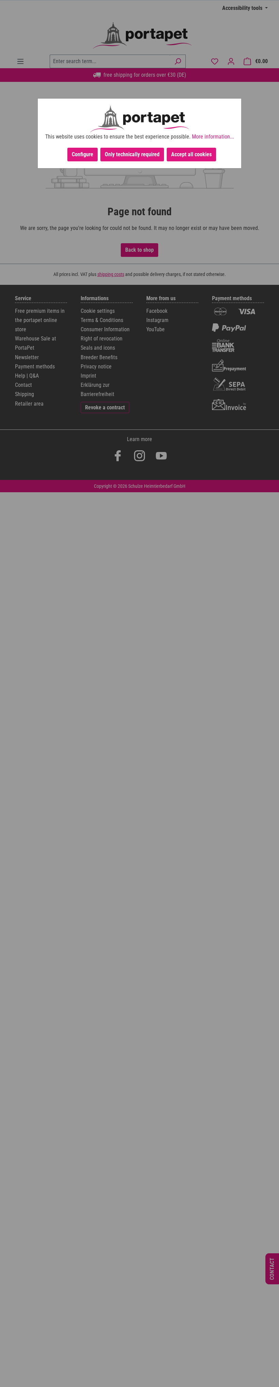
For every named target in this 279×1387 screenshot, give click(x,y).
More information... (213, 136)
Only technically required (132, 154)
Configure (82, 154)
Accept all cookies (191, 154)
